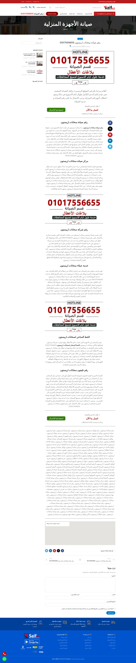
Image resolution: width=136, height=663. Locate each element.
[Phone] (4, 654)
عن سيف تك (86, 634)
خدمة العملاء (110, 634)
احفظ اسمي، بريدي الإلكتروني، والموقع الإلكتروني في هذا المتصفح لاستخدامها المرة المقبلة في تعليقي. (87, 608)
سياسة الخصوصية (111, 640)
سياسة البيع (112, 642)
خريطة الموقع (88, 642)
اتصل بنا (113, 648)
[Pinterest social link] (110, 134)
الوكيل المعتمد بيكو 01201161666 (30, 63)
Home (71, 29)
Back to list (80, 559)
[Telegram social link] (110, 146)
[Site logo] (109, 7)
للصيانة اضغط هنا (52, 13)
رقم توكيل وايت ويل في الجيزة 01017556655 (29, 54)
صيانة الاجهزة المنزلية (62, 640)
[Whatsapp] (4, 659)
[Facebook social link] (110, 123)
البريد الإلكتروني (74, 594)
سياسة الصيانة (112, 645)
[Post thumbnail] (40, 56)
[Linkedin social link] (110, 140)
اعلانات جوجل (88, 648)
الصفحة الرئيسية (63, 648)
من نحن (89, 637)
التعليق (113, 576)
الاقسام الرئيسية (60, 634)
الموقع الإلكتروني (110, 601)
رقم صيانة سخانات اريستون (107, 550)
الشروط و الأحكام (111, 637)
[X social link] (110, 128)
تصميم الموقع (88, 645)
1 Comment (26, 58)
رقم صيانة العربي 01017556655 (30, 71)
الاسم (113, 594)
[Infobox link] (104, 622)
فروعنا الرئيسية (87, 640)
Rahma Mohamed (77, 46)
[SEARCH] (50, 7)
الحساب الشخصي (63, 642)
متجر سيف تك (64, 637)
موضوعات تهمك (63, 645)
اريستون (65, 29)
